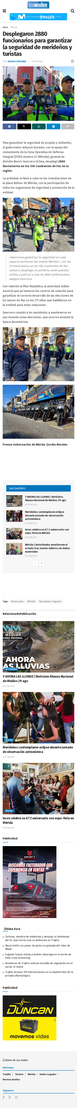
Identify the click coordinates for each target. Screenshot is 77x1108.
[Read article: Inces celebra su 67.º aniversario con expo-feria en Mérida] (14, 533)
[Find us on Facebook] (3, 1097)
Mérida (14, 27)
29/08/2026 (32, 505)
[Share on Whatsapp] (39, 126)
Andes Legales (48, 1074)
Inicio (5, 27)
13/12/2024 (37, 61)
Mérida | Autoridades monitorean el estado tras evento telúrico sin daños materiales (47, 548)
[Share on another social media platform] (67, 126)
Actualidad (11, 669)
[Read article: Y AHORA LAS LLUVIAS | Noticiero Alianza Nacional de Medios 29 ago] (14, 501)
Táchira (19, 1074)
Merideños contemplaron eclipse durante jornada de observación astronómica (44, 515)
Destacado (17, 601)
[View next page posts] (41, 563)
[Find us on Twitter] (9, 1097)
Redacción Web (17, 61)
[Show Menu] (4, 11)
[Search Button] (72, 11)
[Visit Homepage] (38, 5)
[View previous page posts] (35, 563)
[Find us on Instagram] (16, 1097)
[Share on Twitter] (24, 126)
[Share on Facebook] (9, 126)
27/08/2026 (32, 556)
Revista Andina (11, 1079)
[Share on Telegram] (53, 126)
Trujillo (7, 1074)
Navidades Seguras (50, 601)
